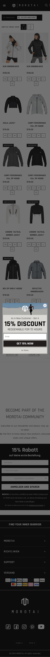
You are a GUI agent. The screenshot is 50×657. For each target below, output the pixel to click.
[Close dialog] (45, 305)
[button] (25, 351)
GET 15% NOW (25, 343)
